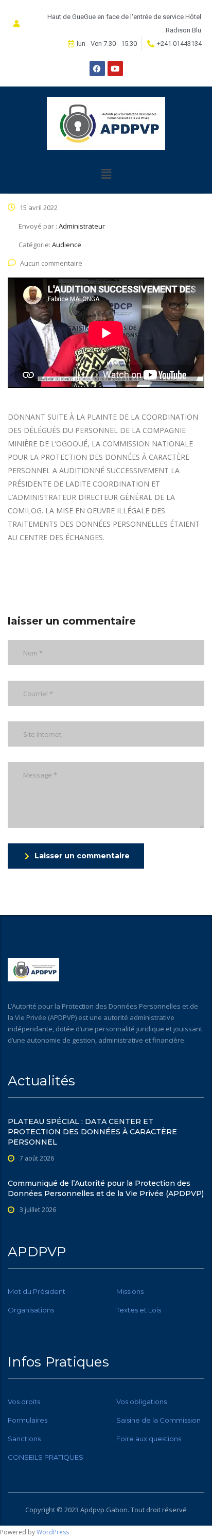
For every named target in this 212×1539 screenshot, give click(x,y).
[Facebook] (97, 68)
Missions (130, 1291)
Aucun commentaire (51, 263)
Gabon (117, 1509)
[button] (106, 173)
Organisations (31, 1310)
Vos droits (24, 1401)
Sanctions (24, 1438)
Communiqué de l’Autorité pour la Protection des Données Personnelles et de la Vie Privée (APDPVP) (106, 1188)
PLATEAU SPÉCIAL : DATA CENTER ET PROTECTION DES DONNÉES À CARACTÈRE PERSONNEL (92, 1132)
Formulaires (27, 1420)
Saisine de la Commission (158, 1420)
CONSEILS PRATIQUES (45, 1457)
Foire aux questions (148, 1438)
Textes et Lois (138, 1310)
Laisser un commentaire (82, 855)
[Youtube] (115, 68)
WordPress (53, 1532)
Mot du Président (36, 1291)
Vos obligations (141, 1401)
